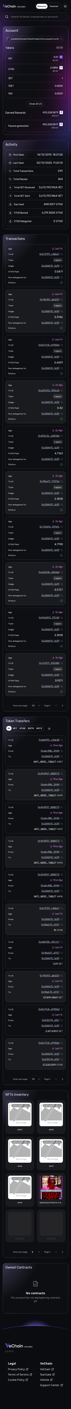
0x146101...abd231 (49, 299)
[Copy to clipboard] (61, 39)
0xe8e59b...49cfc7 (49, 942)
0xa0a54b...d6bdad (49, 572)
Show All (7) (35, 103)
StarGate (45, 1374)
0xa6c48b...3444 (50, 751)
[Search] (6, 16)
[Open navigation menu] (65, 6)
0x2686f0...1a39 (50, 266)
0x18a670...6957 (50, 924)
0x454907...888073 (48, 773)
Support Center (49, 1385)
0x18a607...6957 (50, 953)
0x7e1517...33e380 (49, 663)
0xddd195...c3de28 (49, 740)
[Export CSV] (49, 728)
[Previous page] (56, 706)
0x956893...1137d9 (49, 617)
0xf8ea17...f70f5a (49, 481)
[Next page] (63, 706)
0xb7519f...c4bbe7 (49, 254)
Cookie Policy (16, 1380)
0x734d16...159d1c (49, 526)
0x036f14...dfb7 (50, 1020)
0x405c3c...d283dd (48, 436)
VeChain (45, 1369)
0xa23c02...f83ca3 (48, 390)
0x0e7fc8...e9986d (48, 345)
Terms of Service (18, 1374)
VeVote (44, 1380)
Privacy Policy (16, 1369)
